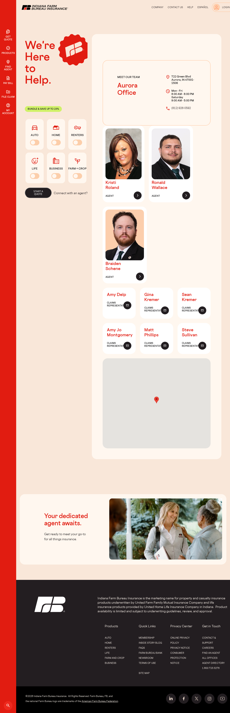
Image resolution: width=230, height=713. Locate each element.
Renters (110, 647)
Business (110, 662)
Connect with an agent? (71, 193)
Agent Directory (213, 662)
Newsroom (146, 657)
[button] (156, 400)
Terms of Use (147, 662)
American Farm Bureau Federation (100, 701)
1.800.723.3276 (211, 668)
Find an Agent (211, 652)
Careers (208, 647)
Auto (108, 637)
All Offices (209, 657)
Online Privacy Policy (180, 640)
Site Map (144, 673)
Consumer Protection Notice (178, 657)
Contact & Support (209, 640)
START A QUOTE (38, 192)
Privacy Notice (180, 647)
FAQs (142, 647)
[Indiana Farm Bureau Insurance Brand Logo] (51, 7)
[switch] (34, 142)
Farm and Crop (114, 657)
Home (108, 642)
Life (107, 652)
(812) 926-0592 (181, 108)
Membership (146, 637)
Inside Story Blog (150, 642)
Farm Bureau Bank (150, 652)
